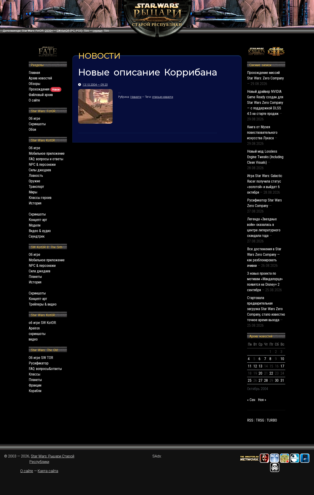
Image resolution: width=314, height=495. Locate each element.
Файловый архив (41, 95)
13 (260, 366)
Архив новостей (40, 78)
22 (271, 373)
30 (277, 380)
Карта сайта (48, 471)
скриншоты (37, 334)
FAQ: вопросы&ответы (45, 369)
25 (249, 380)
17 (282, 366)
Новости (135, 97)
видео (33, 339)
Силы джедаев (40, 170)
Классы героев (40, 197)
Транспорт (36, 186)
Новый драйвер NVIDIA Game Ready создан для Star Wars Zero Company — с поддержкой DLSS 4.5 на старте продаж (265, 102)
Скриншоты (37, 124)
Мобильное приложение (47, 153)
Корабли (35, 391)
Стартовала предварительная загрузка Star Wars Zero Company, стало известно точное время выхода (266, 309)
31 (282, 380)
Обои (32, 129)
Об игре (34, 118)
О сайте (34, 100)
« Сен (251, 400)
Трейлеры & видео (43, 304)
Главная (34, 72)
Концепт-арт (38, 220)
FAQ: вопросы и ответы (46, 159)
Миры (33, 192)
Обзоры (34, 84)
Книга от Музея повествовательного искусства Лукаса (262, 132)
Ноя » (262, 400)
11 (249, 366)
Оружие (34, 181)
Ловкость (36, 175)
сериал (97, 30)
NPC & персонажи (42, 164)
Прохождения (44, 89)
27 (260, 380)
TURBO (272, 420)
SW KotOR (63, 30)
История (35, 203)
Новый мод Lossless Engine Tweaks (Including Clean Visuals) (265, 157)
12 (255, 366)
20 (260, 373)
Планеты (35, 276)
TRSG (260, 420)
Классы (34, 374)
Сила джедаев (39, 271)
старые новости (162, 97)
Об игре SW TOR (41, 357)
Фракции (35, 385)
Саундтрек (37, 236)
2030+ (49, 30)
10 (282, 359)
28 (266, 380)
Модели (34, 225)
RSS (250, 420)
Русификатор (39, 363)
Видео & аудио (40, 231)
